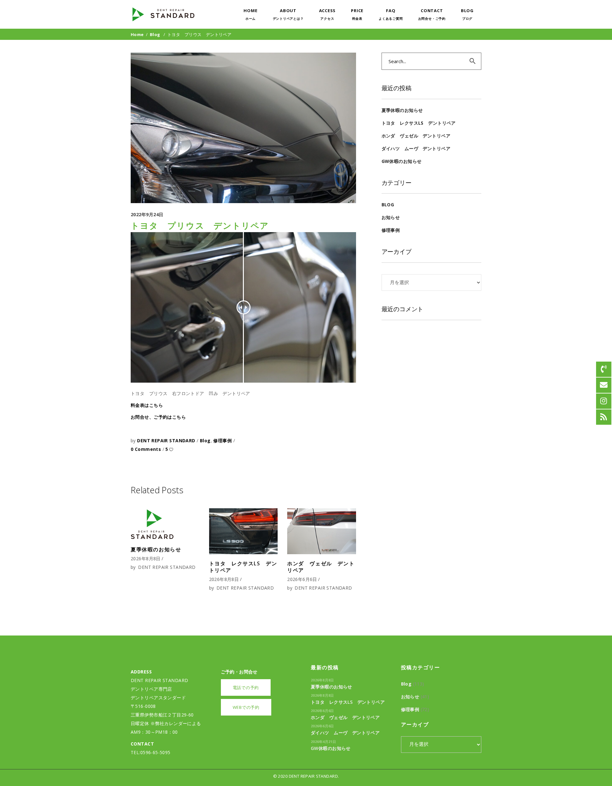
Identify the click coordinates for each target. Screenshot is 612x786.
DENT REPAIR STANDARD (167, 440)
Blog (155, 34)
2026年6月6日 (302, 579)
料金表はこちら (147, 405)
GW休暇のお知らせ (402, 161)
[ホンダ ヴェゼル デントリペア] (321, 531)
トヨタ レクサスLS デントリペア (243, 567)
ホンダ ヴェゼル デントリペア (320, 567)
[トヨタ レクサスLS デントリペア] (243, 531)
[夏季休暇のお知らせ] (165, 524)
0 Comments (147, 449)
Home (137, 34)
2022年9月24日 (147, 214)
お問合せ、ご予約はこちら (158, 417)
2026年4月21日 (323, 741)
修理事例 (222, 440)
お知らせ (391, 217)
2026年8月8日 (146, 558)
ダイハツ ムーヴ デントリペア (416, 148)
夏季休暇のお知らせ (156, 549)
